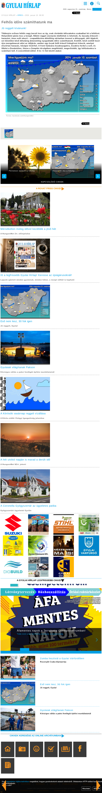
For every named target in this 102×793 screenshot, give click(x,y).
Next (98, 641)
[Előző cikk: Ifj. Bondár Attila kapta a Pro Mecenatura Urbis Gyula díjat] (98, 785)
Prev (14, 641)
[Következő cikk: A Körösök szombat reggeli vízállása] (4, 785)
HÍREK (20, 15)
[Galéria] (22, 753)
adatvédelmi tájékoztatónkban (17, 781)
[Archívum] (65, 753)
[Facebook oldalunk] (80, 753)
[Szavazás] (51, 753)
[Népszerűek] (36, 753)
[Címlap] (7, 753)
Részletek (86, 789)
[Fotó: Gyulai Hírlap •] (8, 137)
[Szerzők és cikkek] (7, 769)
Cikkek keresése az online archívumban (35, 735)
